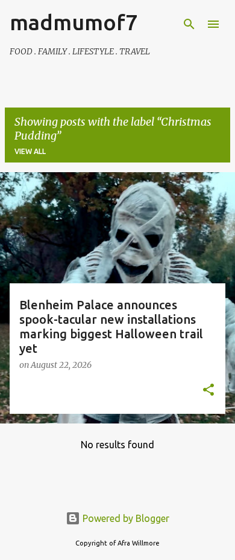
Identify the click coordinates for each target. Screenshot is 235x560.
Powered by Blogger (124, 518)
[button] (208, 390)
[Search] (189, 24)
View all (30, 151)
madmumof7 (73, 22)
